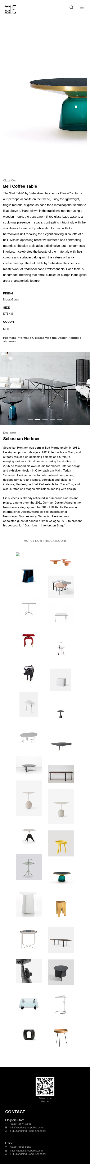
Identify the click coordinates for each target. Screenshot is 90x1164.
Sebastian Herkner (21, 438)
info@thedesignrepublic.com (26, 1127)
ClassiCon (10, 180)
